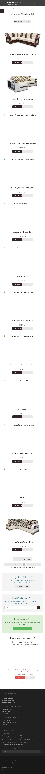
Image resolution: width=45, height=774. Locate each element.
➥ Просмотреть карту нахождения (12, 744)
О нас (3, 696)
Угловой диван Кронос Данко (22, 321)
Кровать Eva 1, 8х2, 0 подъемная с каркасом (22, 670)
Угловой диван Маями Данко (22, 453)
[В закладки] (27, 62)
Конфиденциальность (8, 700)
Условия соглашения (8, 702)
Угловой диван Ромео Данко (22, 99)
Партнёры (5, 725)
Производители (6, 720)
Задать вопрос (23, 586)
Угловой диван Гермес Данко (22, 542)
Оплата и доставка (7, 698)
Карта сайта (5, 713)
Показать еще (23, 559)
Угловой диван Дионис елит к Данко (22, 143)
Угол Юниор (22, 409)
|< (6, 564)
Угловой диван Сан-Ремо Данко (22, 188)
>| (39, 564)
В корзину (18, 63)
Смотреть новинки (23, 629)
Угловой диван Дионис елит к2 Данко (22, 55)
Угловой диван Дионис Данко (22, 232)
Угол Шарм (22, 498)
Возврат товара (6, 711)
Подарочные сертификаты (10, 722)
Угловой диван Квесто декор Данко (22, 365)
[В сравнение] (31, 62)
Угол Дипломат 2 (22, 276)
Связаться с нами (7, 709)
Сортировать (18, 22)
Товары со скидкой (7, 727)
